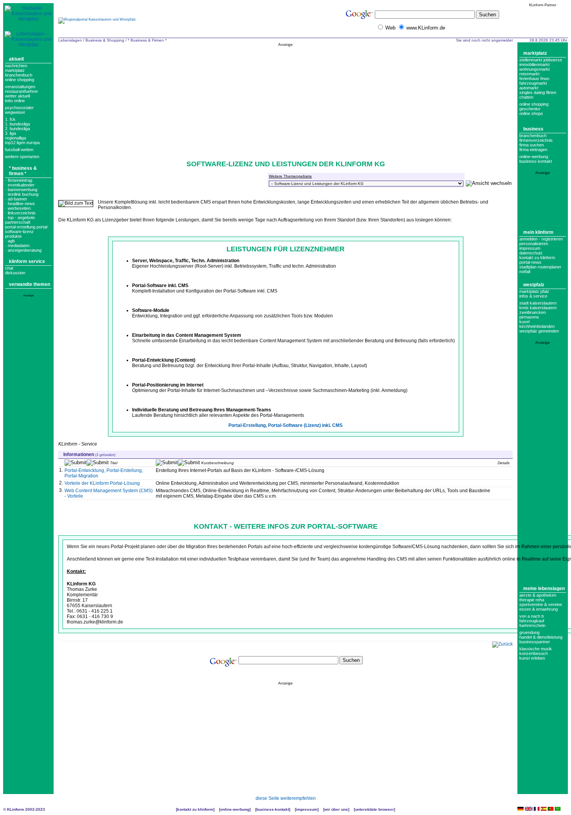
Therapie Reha (531, 599)
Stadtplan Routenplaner (540, 267)
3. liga (10, 133)
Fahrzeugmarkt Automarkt (533, 85)
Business (533, 129)
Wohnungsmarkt (534, 69)
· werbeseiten (18, 208)
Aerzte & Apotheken (537, 595)
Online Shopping (19, 79)
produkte (13, 236)
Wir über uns (336, 809)
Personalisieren (533, 243)
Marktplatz (15, 70)
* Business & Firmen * (23, 170)
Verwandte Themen (29, 284)
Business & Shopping (104, 40)
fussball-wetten (19, 149)
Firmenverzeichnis (536, 140)
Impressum (529, 248)
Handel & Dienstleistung (540, 637)
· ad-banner (16, 199)
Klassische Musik (535, 648)
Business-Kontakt (272, 809)
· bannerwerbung (21, 189)
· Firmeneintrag (18, 180)
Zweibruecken (532, 312)
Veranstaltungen (20, 86)
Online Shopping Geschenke (533, 106)
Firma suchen (531, 145)
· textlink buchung (21, 194)
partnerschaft (17, 222)
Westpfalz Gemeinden (539, 331)
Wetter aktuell (17, 96)
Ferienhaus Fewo (534, 78)
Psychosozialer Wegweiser (19, 110)
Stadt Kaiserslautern (538, 303)
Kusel (524, 321)
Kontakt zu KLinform (537, 257)
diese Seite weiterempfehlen (286, 798)
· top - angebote (20, 217)
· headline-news (20, 203)
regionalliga (15, 138)
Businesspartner (534, 641)
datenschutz (531, 253)
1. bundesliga (17, 124)
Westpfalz (533, 284)
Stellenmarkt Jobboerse (540, 59)
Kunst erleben (532, 658)
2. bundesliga (17, 128)
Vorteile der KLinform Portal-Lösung (102, 483)
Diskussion (15, 272)
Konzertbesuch (533, 653)
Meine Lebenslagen (544, 588)
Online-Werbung (533, 156)
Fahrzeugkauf (531, 620)
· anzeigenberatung (23, 250)
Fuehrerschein (532, 625)
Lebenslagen (70, 40)
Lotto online (15, 100)
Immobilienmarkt (534, 64)
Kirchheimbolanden (537, 326)
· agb (10, 241)
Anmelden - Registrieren (541, 239)
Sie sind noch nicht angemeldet (484, 40)
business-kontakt (535, 161)
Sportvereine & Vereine (540, 604)
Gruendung (529, 632)
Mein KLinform (538, 232)
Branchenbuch (18, 75)
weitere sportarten (22, 156)
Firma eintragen (533, 149)
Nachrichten (16, 65)
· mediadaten (17, 245)
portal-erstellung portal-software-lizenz (27, 229)
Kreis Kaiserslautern (538, 307)
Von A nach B (531, 616)
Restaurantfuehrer (21, 91)
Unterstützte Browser (374, 809)
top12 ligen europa (22, 142)
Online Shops (531, 113)
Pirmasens (529, 317)
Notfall (524, 271)
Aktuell (16, 59)
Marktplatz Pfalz (534, 291)
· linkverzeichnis (20, 213)
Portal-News (530, 262)
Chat (9, 268)
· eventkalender (20, 185)
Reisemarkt (529, 73)
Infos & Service (533, 296)
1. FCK (10, 119)
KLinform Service (27, 261)
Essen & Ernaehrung (538, 609)
